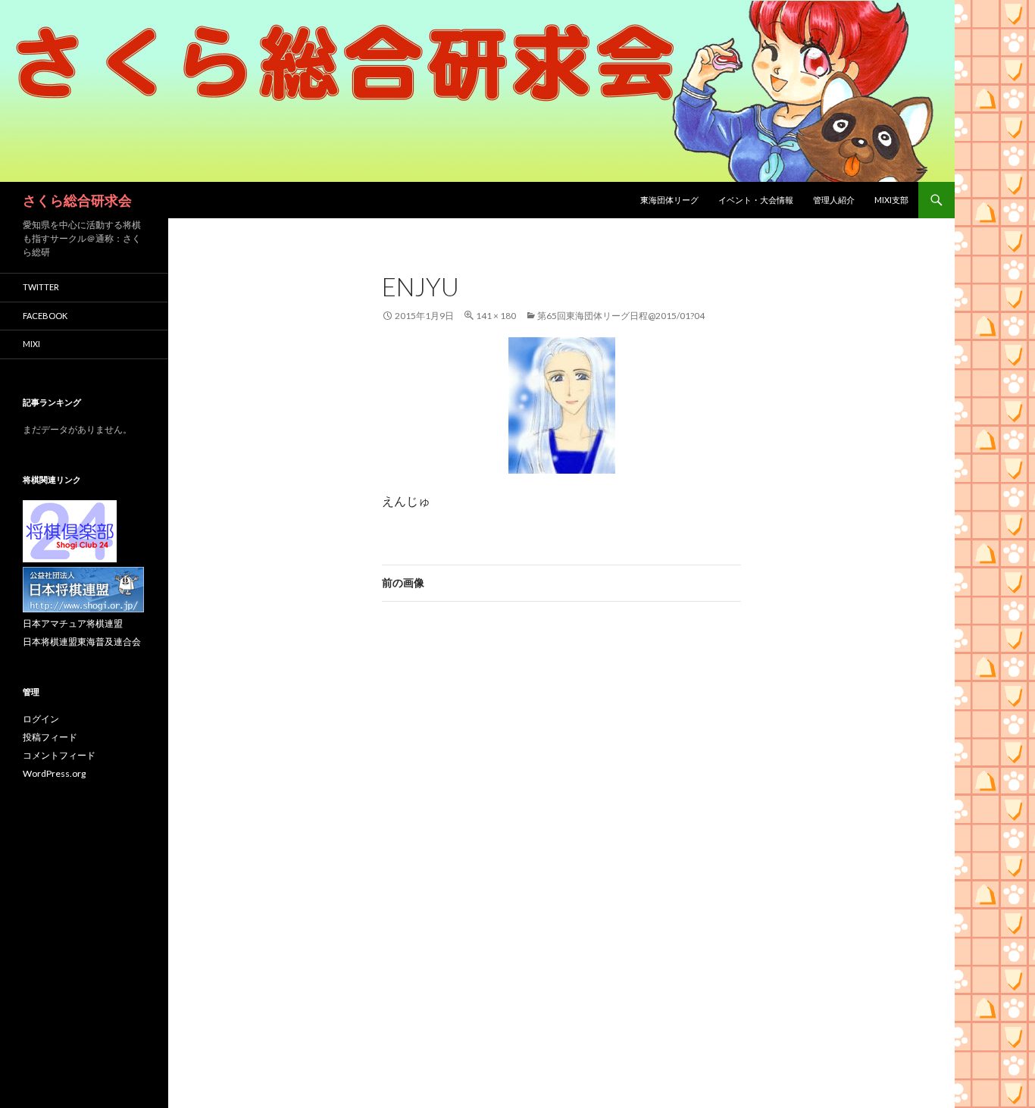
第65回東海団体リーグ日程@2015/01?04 (621, 315)
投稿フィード (50, 737)
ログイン (41, 719)
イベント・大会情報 (755, 200)
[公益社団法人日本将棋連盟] (83, 588)
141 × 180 (496, 315)
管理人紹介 (834, 200)
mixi (31, 344)
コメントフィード (59, 755)
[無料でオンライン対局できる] (70, 530)
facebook (45, 316)
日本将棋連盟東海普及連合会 (82, 641)
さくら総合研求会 (77, 200)
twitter (41, 287)
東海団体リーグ (669, 200)
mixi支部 (891, 200)
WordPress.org (54, 773)
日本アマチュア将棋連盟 (73, 623)
